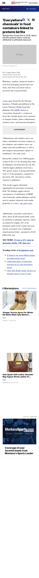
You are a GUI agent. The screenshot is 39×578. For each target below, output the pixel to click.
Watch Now (33, 3)
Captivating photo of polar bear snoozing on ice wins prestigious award (20, 264)
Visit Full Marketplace (29, 288)
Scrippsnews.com (26, 250)
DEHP (17, 110)
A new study (7, 100)
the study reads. (26, 203)
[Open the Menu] (4, 3)
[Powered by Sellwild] (33, 416)
